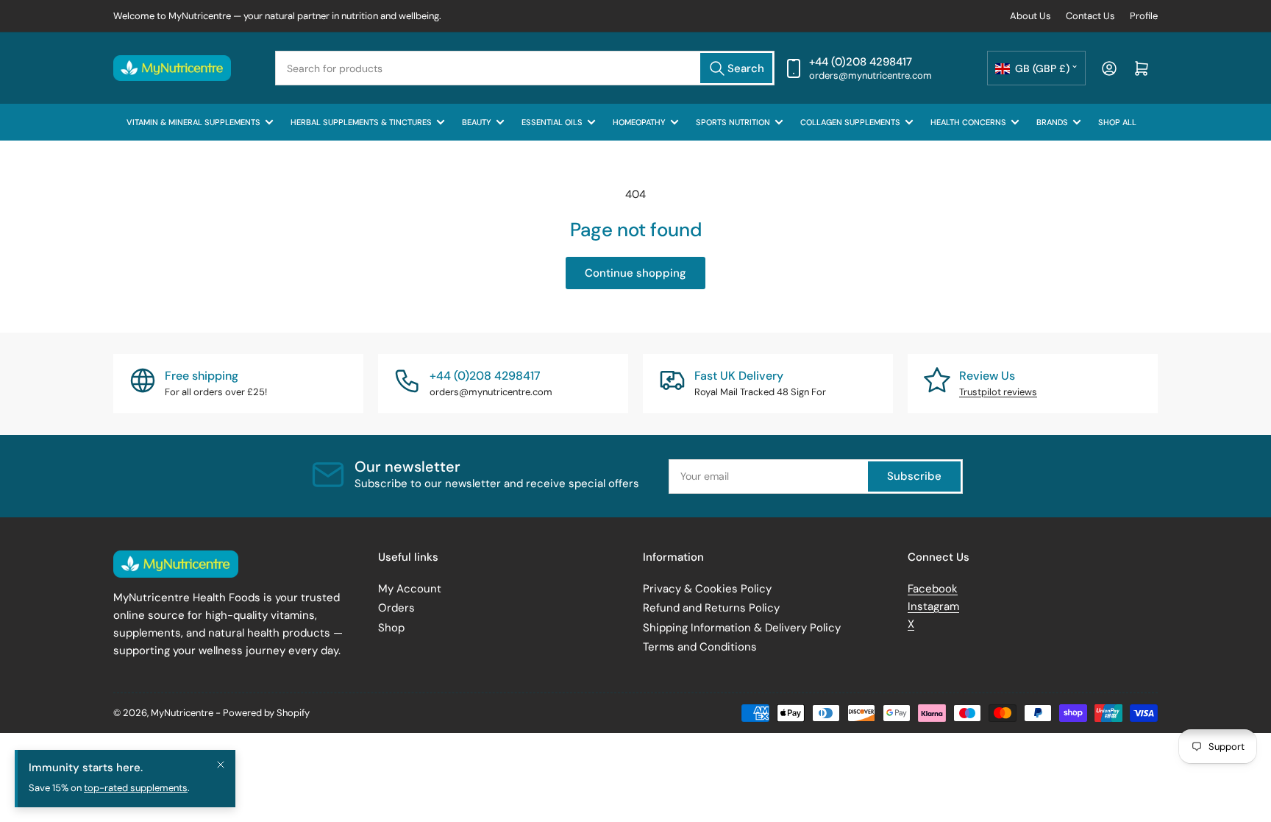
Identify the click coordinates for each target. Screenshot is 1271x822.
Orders (396, 607)
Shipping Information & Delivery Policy (742, 627)
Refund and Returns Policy (711, 607)
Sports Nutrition (733, 122)
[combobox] (525, 68)
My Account (409, 588)
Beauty (476, 122)
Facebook (933, 588)
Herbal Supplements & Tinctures (361, 122)
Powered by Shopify (266, 712)
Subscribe (914, 476)
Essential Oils (552, 122)
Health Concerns (968, 122)
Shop (391, 627)
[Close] (220, 764)
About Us (1030, 16)
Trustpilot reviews (998, 392)
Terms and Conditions (700, 646)
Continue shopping (635, 273)
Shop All (1117, 122)
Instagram (933, 606)
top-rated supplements (136, 788)
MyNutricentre (182, 712)
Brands (1052, 122)
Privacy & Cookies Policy (707, 588)
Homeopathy (639, 122)
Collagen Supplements (850, 122)
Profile (1144, 16)
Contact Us (1090, 16)
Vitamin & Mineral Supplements (193, 122)
